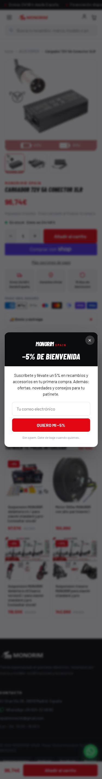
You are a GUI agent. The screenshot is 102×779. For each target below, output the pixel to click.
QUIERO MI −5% (51, 425)
